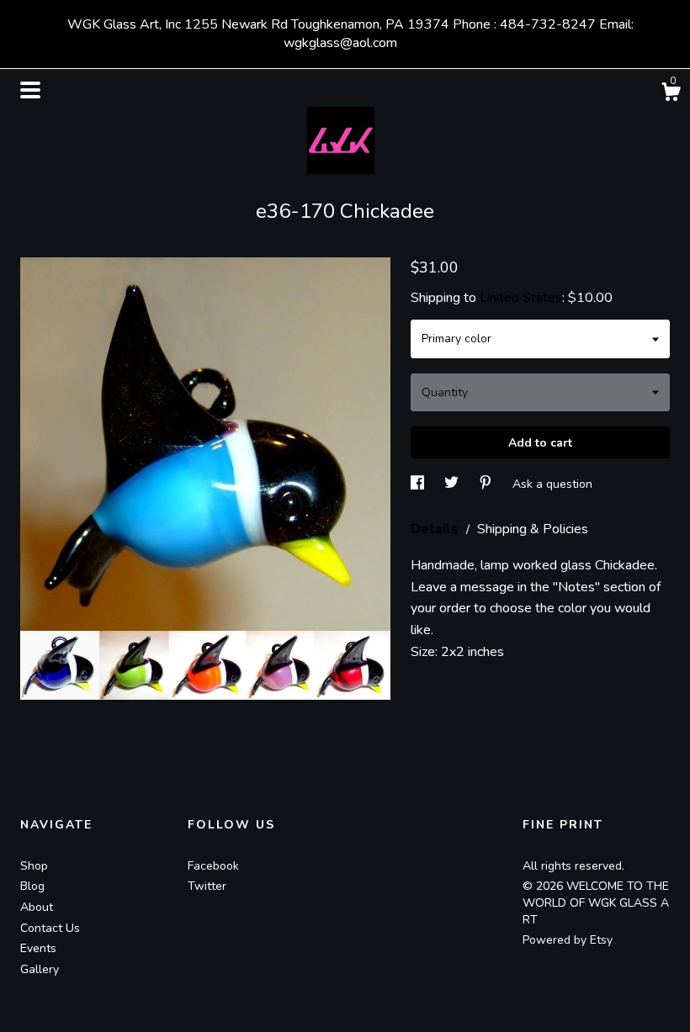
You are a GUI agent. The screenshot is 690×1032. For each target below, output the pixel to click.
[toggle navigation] (30, 90)
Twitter (207, 886)
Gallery (39, 969)
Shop (34, 866)
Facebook (213, 866)
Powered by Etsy (568, 940)
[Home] (345, 136)
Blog (32, 886)
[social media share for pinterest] (487, 484)
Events (38, 948)
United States (521, 297)
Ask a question (552, 484)
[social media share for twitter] (453, 484)
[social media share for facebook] (419, 484)
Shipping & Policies (532, 529)
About (36, 907)
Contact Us (50, 928)
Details (436, 529)
